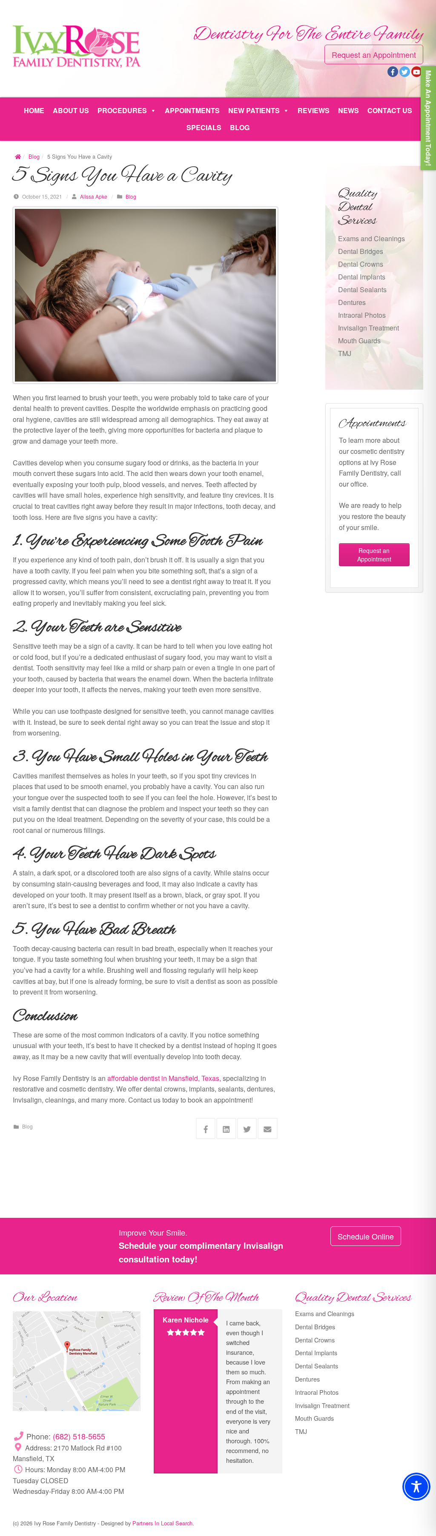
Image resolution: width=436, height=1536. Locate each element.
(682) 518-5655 (79, 1436)
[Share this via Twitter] (247, 1128)
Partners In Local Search (162, 1523)
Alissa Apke (93, 196)
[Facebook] (392, 71)
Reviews (314, 110)
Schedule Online (366, 1236)
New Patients (254, 110)
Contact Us (389, 110)
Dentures (352, 302)
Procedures (122, 110)
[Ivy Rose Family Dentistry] (77, 46)
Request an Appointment (374, 54)
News (348, 110)
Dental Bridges (360, 251)
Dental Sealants (362, 289)
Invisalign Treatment (368, 328)
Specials (203, 127)
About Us (71, 110)
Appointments (192, 110)
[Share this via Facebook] (206, 1128)
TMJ (344, 353)
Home (34, 110)
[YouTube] (416, 71)
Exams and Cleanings (371, 238)
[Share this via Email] (268, 1128)
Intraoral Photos (362, 315)
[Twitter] (404, 71)
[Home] (18, 156)
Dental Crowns (360, 264)
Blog (240, 127)
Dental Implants (361, 277)
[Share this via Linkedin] (226, 1128)
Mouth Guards (359, 340)
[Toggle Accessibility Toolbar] (416, 1486)
